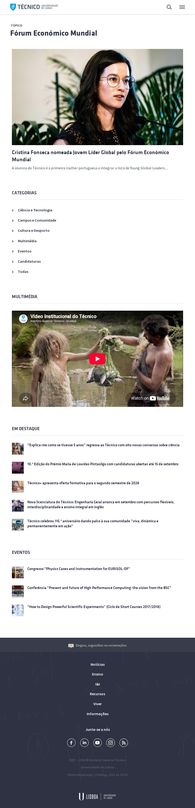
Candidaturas (29, 261)
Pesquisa (166, 7)
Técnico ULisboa (34, 7)
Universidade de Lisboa (97, 767)
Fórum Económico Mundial (53, 33)
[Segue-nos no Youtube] (97, 743)
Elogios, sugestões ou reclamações (101, 645)
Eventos (24, 251)
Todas (23, 271)
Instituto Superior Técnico (107, 760)
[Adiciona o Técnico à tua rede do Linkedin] (84, 743)
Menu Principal (179, 7)
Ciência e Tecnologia (35, 210)
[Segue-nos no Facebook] (71, 743)
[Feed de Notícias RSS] (123, 743)
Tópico (16, 25)
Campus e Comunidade (37, 220)
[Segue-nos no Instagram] (110, 743)
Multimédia (27, 240)
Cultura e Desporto (34, 230)
